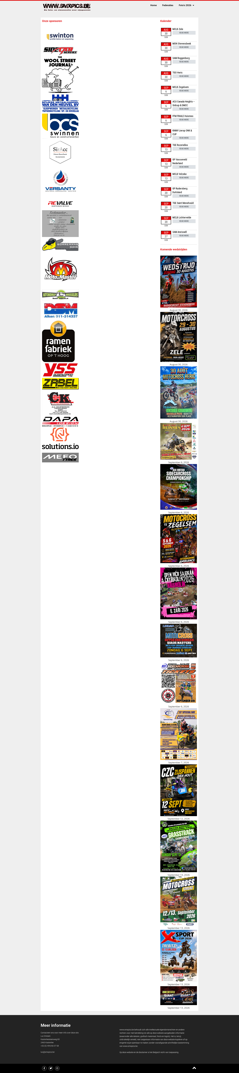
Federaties (167, 5)
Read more (184, 33)
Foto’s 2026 (185, 5)
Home (153, 5)
